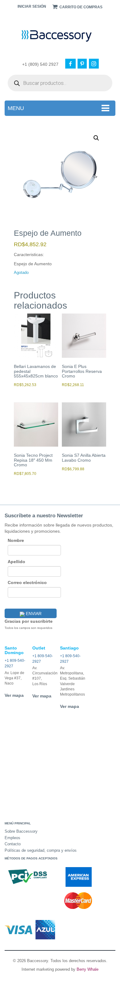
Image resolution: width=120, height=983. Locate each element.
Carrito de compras (80, 7)
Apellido (16, 561)
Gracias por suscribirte (29, 621)
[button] (96, 138)
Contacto (13, 844)
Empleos (12, 837)
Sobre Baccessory (21, 831)
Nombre (16, 540)
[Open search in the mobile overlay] (60, 83)
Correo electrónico (27, 582)
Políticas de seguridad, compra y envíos (41, 850)
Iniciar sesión (32, 6)
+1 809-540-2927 (15, 663)
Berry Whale (87, 969)
